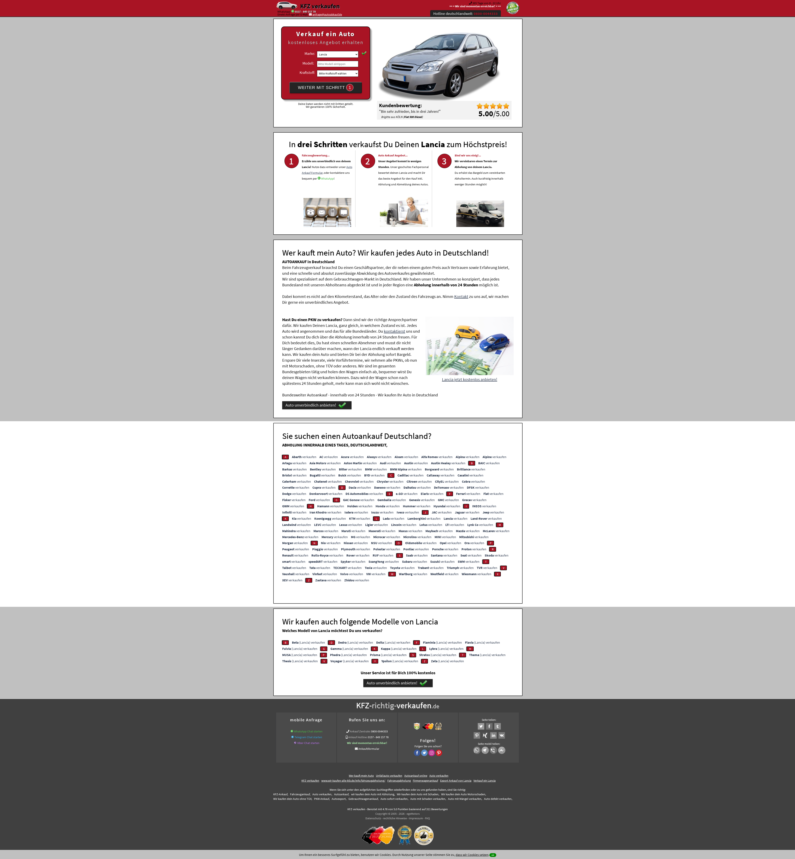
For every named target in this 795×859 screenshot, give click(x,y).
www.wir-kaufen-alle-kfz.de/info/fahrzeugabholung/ (353, 780)
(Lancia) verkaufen (308, 642)
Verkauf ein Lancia (484, 780)
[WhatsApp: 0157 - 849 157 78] (292, 11)
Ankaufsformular (368, 749)
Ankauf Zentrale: (360, 731)
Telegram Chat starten (308, 737)
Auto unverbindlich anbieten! (310, 405)
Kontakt (461, 296)
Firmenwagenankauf (425, 780)
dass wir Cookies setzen (472, 855)
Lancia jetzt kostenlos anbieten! (469, 379)
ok (492, 855)
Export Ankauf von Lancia (455, 780)
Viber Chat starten (308, 743)
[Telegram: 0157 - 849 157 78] (292, 737)
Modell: (308, 63)
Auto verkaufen (438, 775)
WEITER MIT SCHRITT (324, 87)
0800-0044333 (379, 731)
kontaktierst (394, 331)
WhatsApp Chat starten (308, 731)
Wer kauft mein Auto (361, 775)
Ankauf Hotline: (357, 737)
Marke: (310, 53)
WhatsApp (327, 178)
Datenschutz (373, 818)
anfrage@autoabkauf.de (327, 14)
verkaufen (304, 457)
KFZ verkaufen (320, 6)
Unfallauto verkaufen (389, 775)
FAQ (427, 818)
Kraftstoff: (307, 72)
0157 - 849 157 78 (305, 11)
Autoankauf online (415, 775)
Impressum (416, 818)
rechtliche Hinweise (395, 818)
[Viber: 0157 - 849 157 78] (295, 743)
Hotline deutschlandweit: (465, 13)
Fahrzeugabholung (399, 780)
